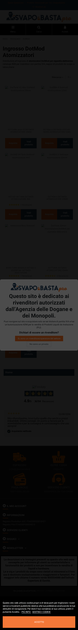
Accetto (39, 622)
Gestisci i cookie (41, 612)
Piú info (26, 612)
